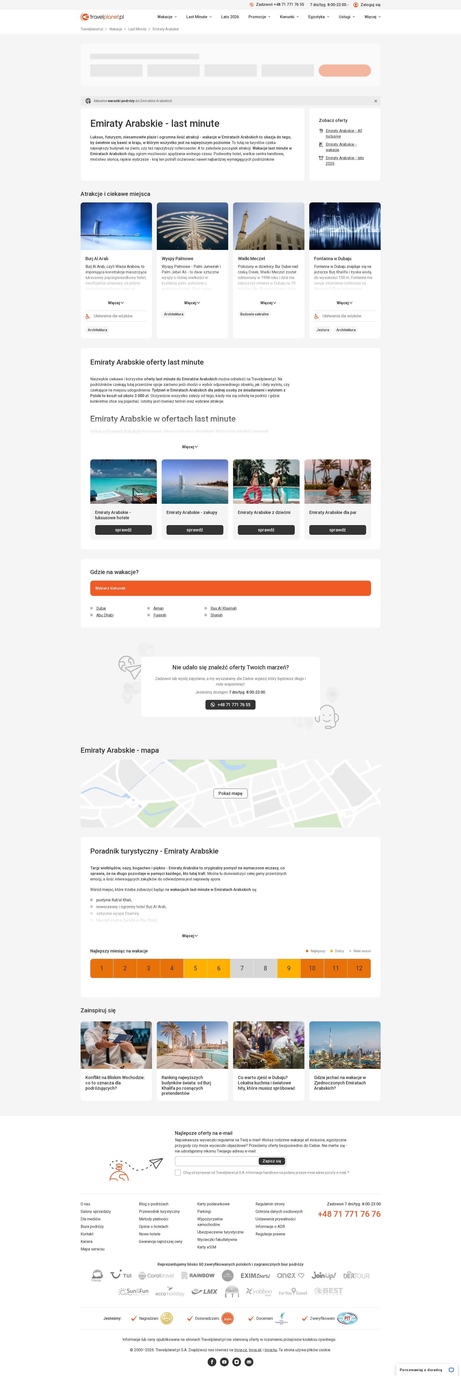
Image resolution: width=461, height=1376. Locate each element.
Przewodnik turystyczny (159, 1211)
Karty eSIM (206, 1247)
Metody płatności (153, 1219)
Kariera (86, 1241)
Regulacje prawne (270, 1234)
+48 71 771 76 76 (349, 1214)
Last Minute (137, 29)
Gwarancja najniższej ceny (160, 1241)
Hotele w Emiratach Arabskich (115, 431)
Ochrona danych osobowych (279, 1211)
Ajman (158, 608)
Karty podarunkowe (213, 1204)
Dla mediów (91, 1219)
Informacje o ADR (270, 1226)
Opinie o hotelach (153, 1226)
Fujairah (159, 615)
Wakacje (116, 29)
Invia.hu (271, 1350)
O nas (85, 1204)
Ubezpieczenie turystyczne (220, 1232)
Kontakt (87, 1234)
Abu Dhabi (104, 615)
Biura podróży (92, 1226)
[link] (199, 17)
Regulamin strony (270, 1204)
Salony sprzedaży (96, 1211)
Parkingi (204, 1211)
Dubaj (101, 608)
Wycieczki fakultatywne (217, 1239)
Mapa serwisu (93, 1249)
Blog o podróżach (153, 1204)
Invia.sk (255, 1350)
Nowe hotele (149, 1234)
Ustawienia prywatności (275, 1219)
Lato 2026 (230, 17)
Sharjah (217, 615)
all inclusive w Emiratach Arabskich (239, 437)
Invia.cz (240, 1350)
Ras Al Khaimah (224, 608)
